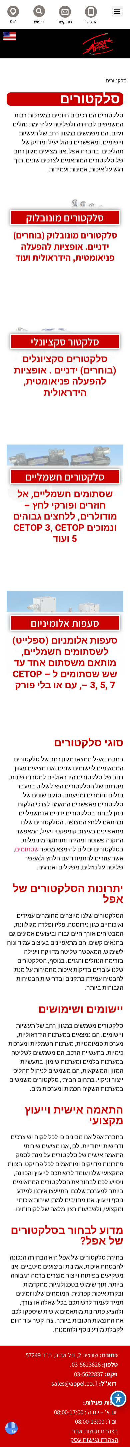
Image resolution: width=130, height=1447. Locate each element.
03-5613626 (86, 1364)
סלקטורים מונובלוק (65, 217)
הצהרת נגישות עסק (94, 1439)
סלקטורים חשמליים (65, 477)
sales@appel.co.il (74, 1383)
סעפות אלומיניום (65, 623)
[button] (117, 11)
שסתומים (27, 849)
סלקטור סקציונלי (65, 341)
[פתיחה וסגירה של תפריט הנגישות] (118, 1399)
